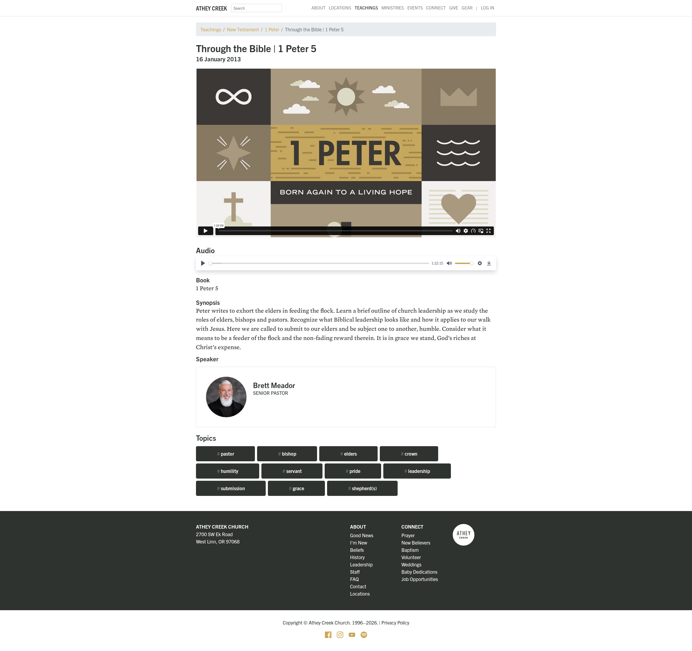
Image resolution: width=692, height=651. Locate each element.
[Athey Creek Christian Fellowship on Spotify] (364, 634)
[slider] (319, 263)
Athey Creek (211, 8)
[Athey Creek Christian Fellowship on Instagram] (340, 634)
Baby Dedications (419, 572)
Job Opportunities (419, 579)
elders (348, 453)
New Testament (243, 29)
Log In (487, 7)
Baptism (410, 550)
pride (353, 471)
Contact (358, 586)
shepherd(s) (362, 488)
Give (453, 7)
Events (415, 7)
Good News (361, 535)
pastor (225, 453)
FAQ (354, 579)
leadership (417, 471)
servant (292, 471)
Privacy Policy (395, 622)
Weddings (411, 564)
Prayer (408, 535)
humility (227, 471)
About (318, 7)
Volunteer (411, 557)
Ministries (392, 7)
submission (231, 488)
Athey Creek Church (222, 526)
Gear (467, 7)
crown (409, 453)
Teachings (366, 7)
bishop (287, 453)
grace (296, 488)
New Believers (415, 542)
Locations (340, 7)
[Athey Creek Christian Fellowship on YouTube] (352, 634)
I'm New (358, 542)
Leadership (361, 564)
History (357, 557)
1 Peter (272, 29)
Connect (436, 7)
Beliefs (357, 550)
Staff (355, 572)
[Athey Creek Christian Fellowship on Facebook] (328, 634)
